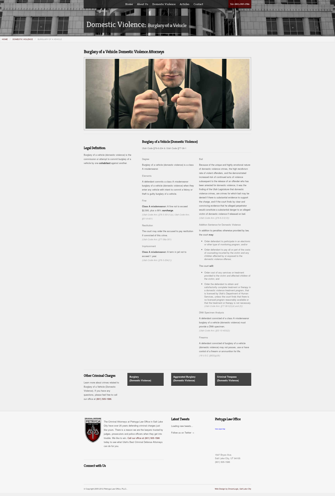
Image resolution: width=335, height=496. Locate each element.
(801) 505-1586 (103, 399)
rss (94, 474)
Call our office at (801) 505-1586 (144, 438)
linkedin (122, 474)
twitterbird (101, 474)
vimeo (137, 474)
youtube (130, 474)
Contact (198, 4)
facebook (108, 474)
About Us (142, 4)
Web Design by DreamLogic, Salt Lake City (233, 488)
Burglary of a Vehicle (50, 39)
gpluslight (115, 474)
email (87, 474)
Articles (184, 4)
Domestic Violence (164, 4)
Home (129, 4)
